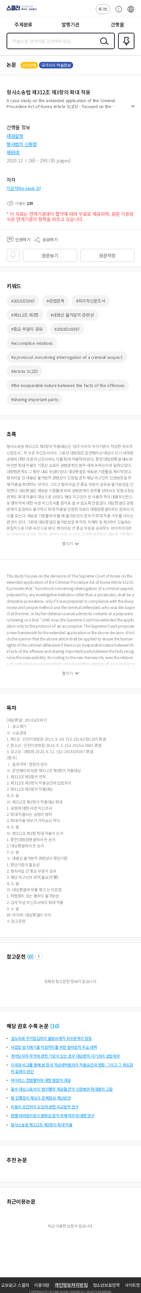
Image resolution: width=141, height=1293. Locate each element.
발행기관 (71, 24)
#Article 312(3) (24, 371)
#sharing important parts (34, 399)
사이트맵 (132, 1285)
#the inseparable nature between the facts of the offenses (68, 385)
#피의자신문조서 (90, 301)
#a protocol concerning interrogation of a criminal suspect (66, 357)
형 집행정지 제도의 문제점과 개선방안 (40, 1097)
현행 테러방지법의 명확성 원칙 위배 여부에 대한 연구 (52, 1115)
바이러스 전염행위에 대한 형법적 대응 (40, 1080)
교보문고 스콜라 (15, 1285)
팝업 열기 (38, 956)
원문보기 (50, 255)
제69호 (13, 152)
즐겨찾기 (125, 48)
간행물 (117, 24)
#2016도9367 (23, 301)
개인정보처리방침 (71, 1285)
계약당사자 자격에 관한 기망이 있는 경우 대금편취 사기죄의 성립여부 (65, 1056)
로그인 (103, 8)
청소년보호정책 (106, 1285)
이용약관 (42, 1285)
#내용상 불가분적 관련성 (71, 315)
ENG (130, 12)
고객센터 (117, 12)
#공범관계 (55, 301)
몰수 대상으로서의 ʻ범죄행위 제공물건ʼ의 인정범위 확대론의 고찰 (62, 1089)
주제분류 (23, 24)
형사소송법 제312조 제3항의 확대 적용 (41, 1124)
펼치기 (133, 108)
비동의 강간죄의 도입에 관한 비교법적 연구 (45, 1106)
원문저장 (107, 255)
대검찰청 (15, 136)
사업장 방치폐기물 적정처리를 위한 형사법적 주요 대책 (54, 1047)
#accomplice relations (32, 343)
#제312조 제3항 (25, 315)
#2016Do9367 (67, 329)
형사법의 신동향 (22, 144)
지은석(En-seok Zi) (24, 188)
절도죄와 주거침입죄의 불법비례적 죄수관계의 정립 (51, 1038)
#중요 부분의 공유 (27, 329)
